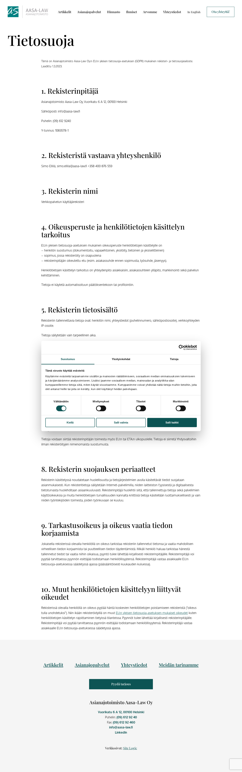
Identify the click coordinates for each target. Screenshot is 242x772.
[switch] (101, 408)
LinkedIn (121, 732)
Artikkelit (64, 12)
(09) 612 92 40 (127, 717)
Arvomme (150, 12)
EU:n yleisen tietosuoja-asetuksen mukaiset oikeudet (152, 613)
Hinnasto (113, 12)
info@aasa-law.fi (121, 727)
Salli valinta (121, 422)
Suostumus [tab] (68, 358)
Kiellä (70, 422)
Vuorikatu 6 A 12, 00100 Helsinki (121, 712)
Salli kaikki (172, 422)
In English (193, 12)
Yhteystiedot (172, 12)
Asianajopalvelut (89, 12)
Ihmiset (131, 12)
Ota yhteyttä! (221, 12)
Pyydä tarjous (121, 684)
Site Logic (130, 748)
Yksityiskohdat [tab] (121, 358)
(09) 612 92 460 (124, 722)
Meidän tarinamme (179, 665)
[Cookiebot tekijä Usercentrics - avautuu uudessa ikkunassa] (181, 347)
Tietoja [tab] (174, 358)
